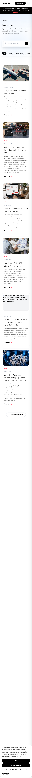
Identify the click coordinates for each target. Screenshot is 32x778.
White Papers (19, 53)
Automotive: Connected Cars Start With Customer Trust (15, 150)
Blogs (10, 53)
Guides (28, 53)
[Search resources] (26, 43)
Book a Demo (16, 12)
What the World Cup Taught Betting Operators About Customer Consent (15, 378)
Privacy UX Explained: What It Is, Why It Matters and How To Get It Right (15, 322)
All (4, 53)
